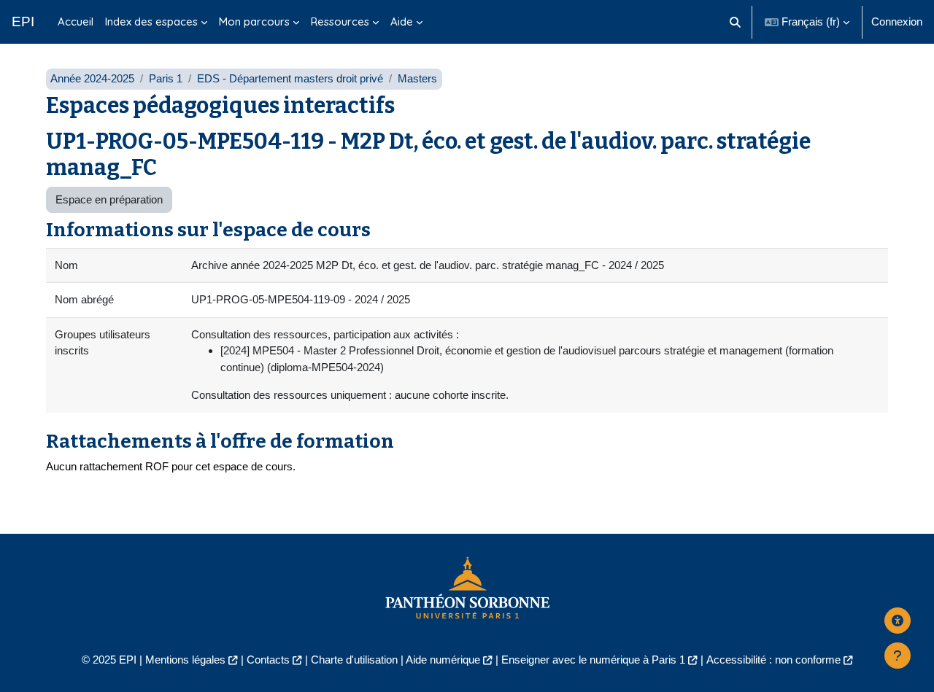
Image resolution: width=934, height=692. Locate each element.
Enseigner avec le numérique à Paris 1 (593, 659)
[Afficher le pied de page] (897, 655)
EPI (23, 21)
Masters (417, 78)
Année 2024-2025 (92, 78)
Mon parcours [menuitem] (254, 21)
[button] (735, 22)
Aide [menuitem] (401, 21)
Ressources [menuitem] (340, 21)
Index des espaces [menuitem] (151, 21)
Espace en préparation (109, 199)
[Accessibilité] (897, 620)
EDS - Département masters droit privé (290, 78)
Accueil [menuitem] (75, 21)
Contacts (268, 659)
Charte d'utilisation (354, 659)
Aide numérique (443, 659)
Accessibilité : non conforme (773, 659)
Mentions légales (185, 659)
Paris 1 (165, 78)
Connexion (896, 21)
